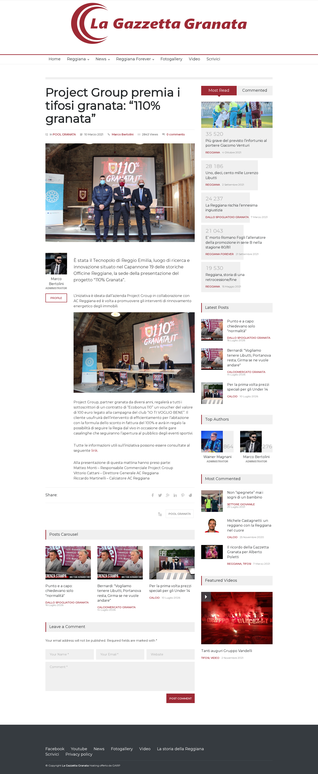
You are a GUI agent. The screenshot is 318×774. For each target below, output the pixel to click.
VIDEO (215, 657)
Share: (51, 495)
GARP (116, 765)
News (101, 59)
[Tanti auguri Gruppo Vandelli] (237, 618)
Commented (254, 90)
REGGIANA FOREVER (220, 254)
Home (55, 59)
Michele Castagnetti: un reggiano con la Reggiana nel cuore (249, 525)
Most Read (219, 90)
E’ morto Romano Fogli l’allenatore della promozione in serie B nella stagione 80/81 (236, 242)
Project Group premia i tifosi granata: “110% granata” (112, 105)
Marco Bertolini (122, 134)
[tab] (219, 92)
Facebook (54, 749)
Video (194, 59)
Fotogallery (171, 59)
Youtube (79, 749)
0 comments (176, 134)
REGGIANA (213, 152)
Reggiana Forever (133, 59)
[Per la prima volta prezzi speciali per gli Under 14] (172, 562)
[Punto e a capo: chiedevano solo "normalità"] (68, 562)
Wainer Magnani (217, 457)
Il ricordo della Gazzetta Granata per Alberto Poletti (248, 552)
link (94, 451)
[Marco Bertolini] (56, 263)
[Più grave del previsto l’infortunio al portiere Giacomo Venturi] (237, 115)
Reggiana (76, 59)
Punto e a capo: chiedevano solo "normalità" (59, 591)
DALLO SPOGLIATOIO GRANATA (67, 602)
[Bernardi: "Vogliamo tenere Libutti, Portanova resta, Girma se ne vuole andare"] (120, 562)
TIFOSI (247, 563)
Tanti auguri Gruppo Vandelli (226, 651)
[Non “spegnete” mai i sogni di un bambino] (212, 501)
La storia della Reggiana (180, 749)
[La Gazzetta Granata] (159, 37)
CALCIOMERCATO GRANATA (116, 607)
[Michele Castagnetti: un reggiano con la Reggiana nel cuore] (212, 525)
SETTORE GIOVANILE (241, 504)
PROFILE (56, 298)
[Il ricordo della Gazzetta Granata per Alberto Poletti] (212, 552)
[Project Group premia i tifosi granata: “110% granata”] (120, 192)
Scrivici (213, 59)
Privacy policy (79, 754)
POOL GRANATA (64, 134)
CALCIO (154, 597)
